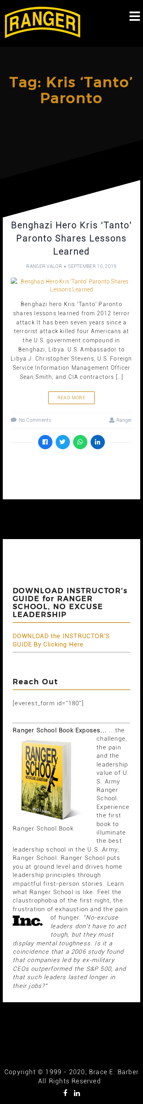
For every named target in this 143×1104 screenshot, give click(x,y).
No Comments (35, 420)
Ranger (124, 420)
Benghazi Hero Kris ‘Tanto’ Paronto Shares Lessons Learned (71, 238)
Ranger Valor (44, 266)
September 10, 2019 (92, 266)
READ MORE (71, 397)
